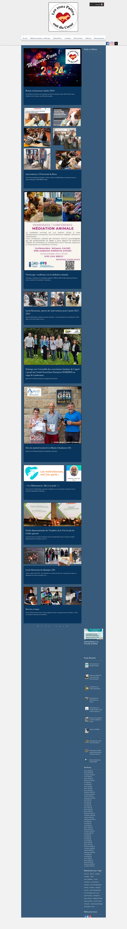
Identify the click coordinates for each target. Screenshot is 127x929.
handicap (97, 887)
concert (96, 879)
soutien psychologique (97, 903)
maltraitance (96, 895)
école (92, 906)
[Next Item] (100, 634)
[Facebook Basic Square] (85, 917)
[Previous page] (41, 626)
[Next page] (63, 626)
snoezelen (87, 903)
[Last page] (67, 626)
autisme (92, 874)
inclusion (86, 890)
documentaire (95, 882)
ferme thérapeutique (95, 884)
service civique (98, 901)
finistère (86, 887)
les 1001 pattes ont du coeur (91, 893)
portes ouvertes (88, 901)
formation (91, 887)
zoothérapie (87, 906)
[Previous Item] (87, 634)
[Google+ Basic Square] (90, 917)
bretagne (97, 874)
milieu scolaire (88, 898)
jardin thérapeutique (95, 890)
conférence (87, 882)
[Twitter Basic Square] (88, 917)
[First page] (38, 626)
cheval (91, 876)
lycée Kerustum (88, 895)
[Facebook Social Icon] (107, 43)
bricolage (86, 876)
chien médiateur (88, 879)
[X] (116, 43)
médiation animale (97, 898)
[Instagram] (112, 43)
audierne (86, 874)
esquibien (86, 884)
